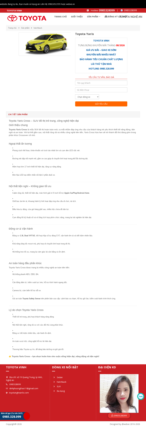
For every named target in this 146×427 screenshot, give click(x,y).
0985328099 (107, 10)
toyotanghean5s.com (19, 392)
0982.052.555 (54, 4)
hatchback (38, 28)
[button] (119, 415)
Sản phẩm (25, 28)
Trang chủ (12, 28)
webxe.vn (70, 4)
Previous (14, 44)
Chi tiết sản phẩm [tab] (18, 114)
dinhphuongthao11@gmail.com (23, 388)
